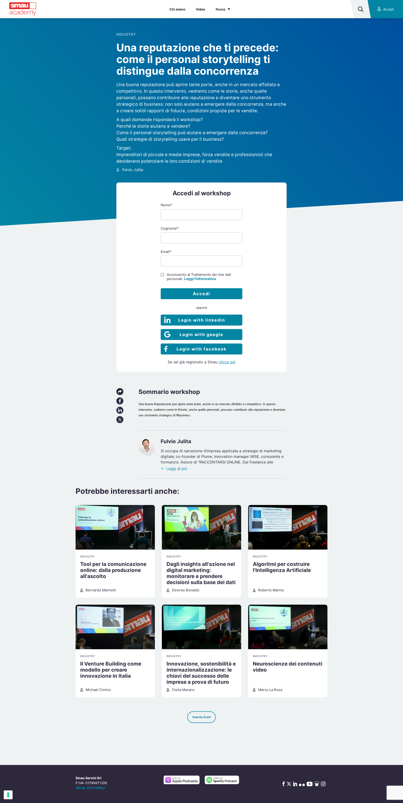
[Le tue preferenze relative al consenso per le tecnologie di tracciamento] (8, 794)
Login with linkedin (201, 320)
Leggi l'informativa (200, 279)
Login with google (201, 334)
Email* (166, 251)
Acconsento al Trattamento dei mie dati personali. (199, 277)
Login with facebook (201, 349)
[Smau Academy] (22, 9)
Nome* (166, 205)
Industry (126, 34)
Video (200, 9)
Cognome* (170, 228)
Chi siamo (177, 9)
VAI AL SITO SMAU (90, 788)
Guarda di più (201, 717)
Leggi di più (176, 468)
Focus (220, 9)
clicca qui (227, 362)
